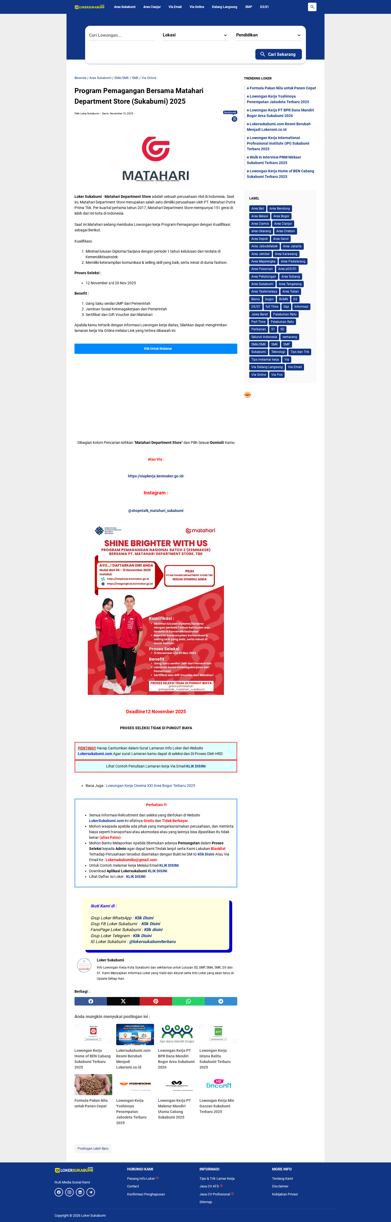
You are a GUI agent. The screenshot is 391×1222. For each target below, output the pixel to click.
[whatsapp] (188, 1001)
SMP (248, 7)
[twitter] (123, 1001)
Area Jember (260, 254)
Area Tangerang (290, 284)
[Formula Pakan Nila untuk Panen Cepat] (93, 1084)
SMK (274, 344)
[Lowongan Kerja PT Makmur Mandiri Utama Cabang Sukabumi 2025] (177, 1084)
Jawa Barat (259, 314)
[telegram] (221, 1001)
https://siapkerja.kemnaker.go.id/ (156, 476)
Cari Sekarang (282, 54)
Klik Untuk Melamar (158, 349)
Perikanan (258, 329)
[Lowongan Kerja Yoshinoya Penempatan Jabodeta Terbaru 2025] (135, 1084)
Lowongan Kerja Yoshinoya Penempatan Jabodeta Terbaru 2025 (131, 1111)
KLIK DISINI (196, 766)
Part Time (258, 322)
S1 (273, 329)
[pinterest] (156, 1001)
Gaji (286, 306)
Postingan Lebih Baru (93, 1148)
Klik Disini (206, 854)
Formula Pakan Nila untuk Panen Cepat (283, 88)
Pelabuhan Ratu (282, 322)
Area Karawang (286, 254)
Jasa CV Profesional (216, 1194)
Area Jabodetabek (264, 246)
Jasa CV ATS (211, 1186)
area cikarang (261, 231)
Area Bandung (279, 208)
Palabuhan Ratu (285, 314)
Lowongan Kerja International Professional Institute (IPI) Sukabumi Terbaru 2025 (278, 143)
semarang (289, 337)
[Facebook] (59, 1192)
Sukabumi (258, 352)
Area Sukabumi (124, 7)
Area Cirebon (285, 231)
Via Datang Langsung (267, 367)
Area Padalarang (293, 261)
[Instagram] (69, 1192)
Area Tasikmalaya (264, 291)
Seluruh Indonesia (264, 337)
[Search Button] (312, 7)
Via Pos (276, 375)
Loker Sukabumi (93, 1215)
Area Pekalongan (263, 276)
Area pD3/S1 (287, 269)
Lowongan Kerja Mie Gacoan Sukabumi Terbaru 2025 (216, 1106)
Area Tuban (290, 291)
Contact (133, 1186)
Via (286, 359)
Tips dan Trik (299, 352)
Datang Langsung (224, 7)
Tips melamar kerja (265, 359)
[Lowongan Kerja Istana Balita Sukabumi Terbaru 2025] (218, 1034)
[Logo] (87, 1169)
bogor (269, 299)
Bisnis (255, 299)
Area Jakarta (292, 246)
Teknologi (278, 352)
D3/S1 (264, 7)
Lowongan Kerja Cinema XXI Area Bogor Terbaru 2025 (150, 785)
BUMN (283, 299)
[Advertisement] (155, 391)
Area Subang (290, 276)
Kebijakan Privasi (285, 1194)
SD (282, 329)
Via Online (197, 7)
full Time (272, 306)
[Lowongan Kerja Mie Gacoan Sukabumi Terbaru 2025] (218, 1084)
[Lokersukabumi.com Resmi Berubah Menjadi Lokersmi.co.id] (135, 1034)
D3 (295, 299)
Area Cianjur (152, 7)
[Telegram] (90, 1192)
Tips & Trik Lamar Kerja (217, 1179)
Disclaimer (280, 1186)
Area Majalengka (263, 261)
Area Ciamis (260, 224)
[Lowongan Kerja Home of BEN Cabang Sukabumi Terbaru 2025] (93, 1034)
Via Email (175, 7)
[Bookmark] (234, 119)
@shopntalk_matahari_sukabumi (156, 510)
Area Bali (257, 208)
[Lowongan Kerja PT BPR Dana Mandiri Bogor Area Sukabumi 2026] (177, 1034)
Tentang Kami (282, 1179)
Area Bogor (281, 216)
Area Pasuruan (262, 269)
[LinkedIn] (80, 1192)
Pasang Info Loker (143, 1179)
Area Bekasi (259, 216)
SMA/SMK (258, 344)
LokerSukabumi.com (106, 821)
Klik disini (153, 929)
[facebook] (90, 1001)
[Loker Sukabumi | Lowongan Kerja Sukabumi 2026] (89, 7)
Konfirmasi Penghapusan (146, 1194)
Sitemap (205, 1202)
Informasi (301, 306)
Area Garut (281, 239)
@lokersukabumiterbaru (152, 941)
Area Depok (259, 239)
